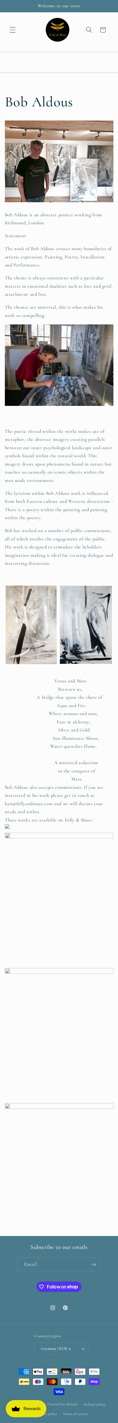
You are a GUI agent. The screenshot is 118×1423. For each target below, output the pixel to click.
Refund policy (95, 1404)
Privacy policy (46, 1414)
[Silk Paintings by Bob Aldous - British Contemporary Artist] (7, 828)
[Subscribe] (93, 1264)
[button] (12, 30)
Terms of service (75, 1414)
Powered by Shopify (62, 1404)
